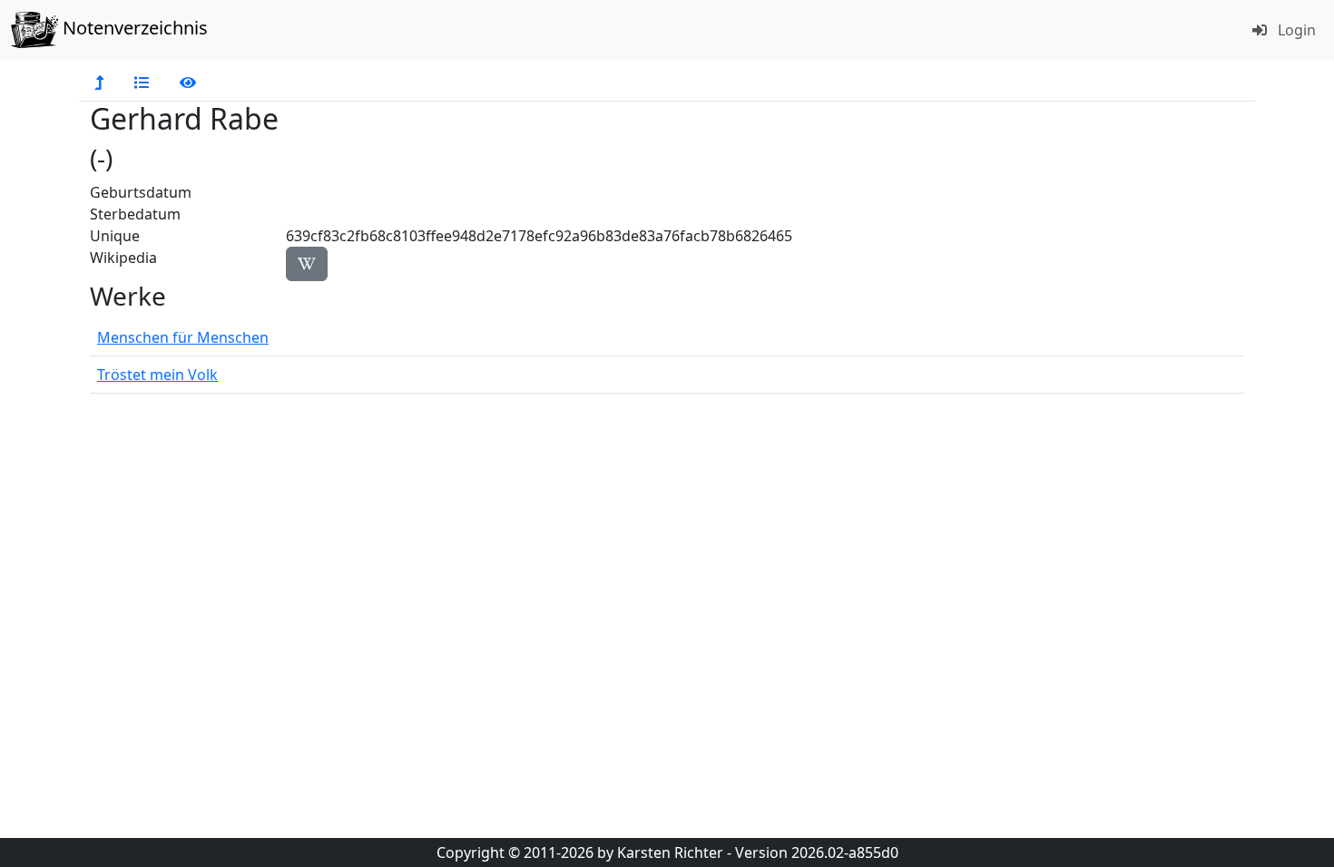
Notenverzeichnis (133, 27)
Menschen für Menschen (183, 337)
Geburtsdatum (140, 192)
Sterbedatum (135, 214)
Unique (115, 236)
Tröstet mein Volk (157, 375)
